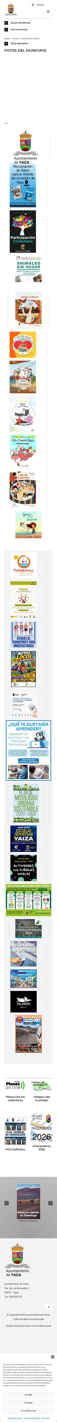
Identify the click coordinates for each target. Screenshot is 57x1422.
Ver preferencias (28, 1410)
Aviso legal (45, 1418)
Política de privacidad (32, 1418)
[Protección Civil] (28, 1017)
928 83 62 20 (15, 1296)
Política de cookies (15, 1418)
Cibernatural (44, 1325)
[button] (52, 1356)
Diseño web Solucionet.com (20, 1325)
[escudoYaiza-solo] (10, 4)
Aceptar (28, 1394)
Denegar (28, 1402)
